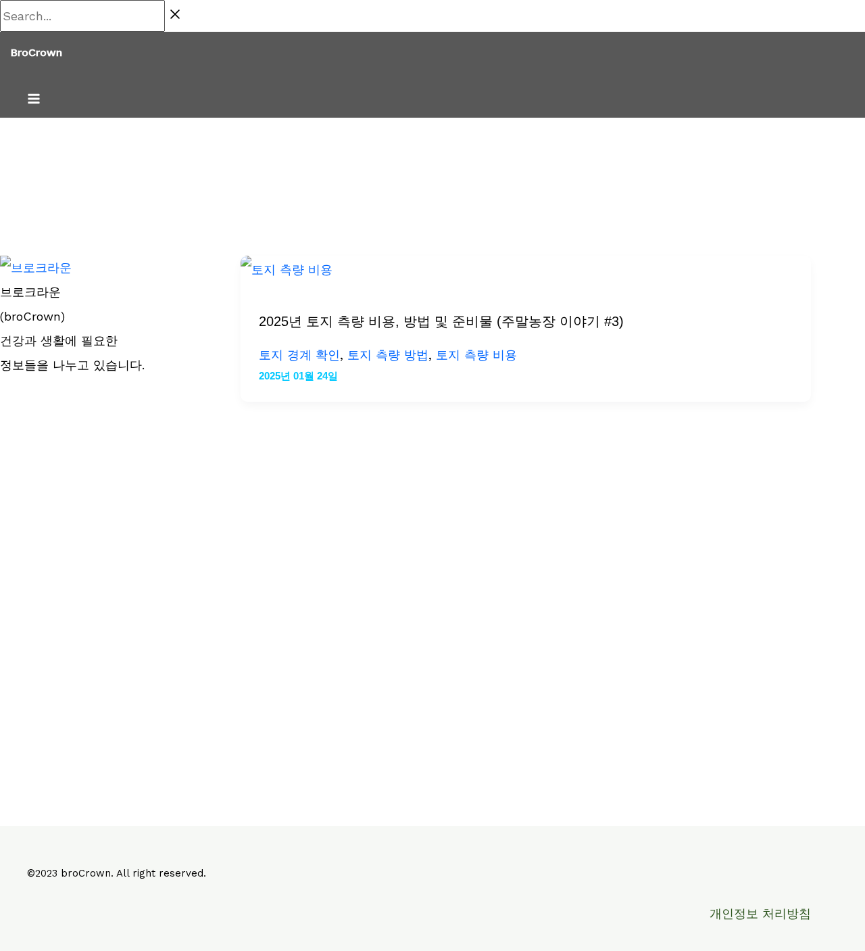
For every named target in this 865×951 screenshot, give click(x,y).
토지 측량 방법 (387, 355)
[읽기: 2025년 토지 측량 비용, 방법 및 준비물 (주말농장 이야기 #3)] (286, 269)
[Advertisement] (100, 592)
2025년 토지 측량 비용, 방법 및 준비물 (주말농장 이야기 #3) (441, 321)
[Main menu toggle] (34, 100)
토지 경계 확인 (299, 355)
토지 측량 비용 (476, 355)
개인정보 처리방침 (760, 913)
